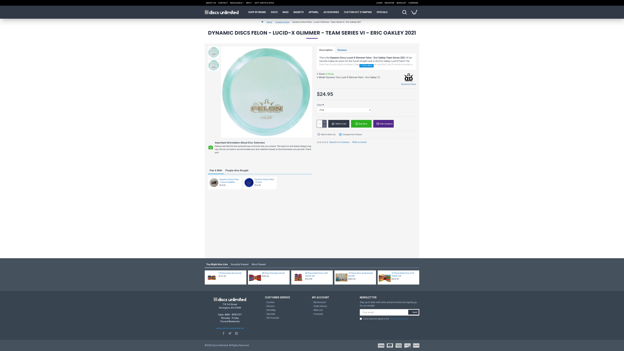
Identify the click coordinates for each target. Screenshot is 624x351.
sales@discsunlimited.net (230, 328)
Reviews (342, 50)
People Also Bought (236, 170)
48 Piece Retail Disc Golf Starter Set (316, 274)
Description (326, 50)
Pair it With (216, 170)
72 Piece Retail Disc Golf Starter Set (402, 274)
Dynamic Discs (282, 22)
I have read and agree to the (385, 319)
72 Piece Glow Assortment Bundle (360, 274)
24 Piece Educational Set (230, 273)
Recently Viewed (239, 264)
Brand (269, 22)
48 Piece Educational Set (273, 273)
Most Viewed (259, 264)
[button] (213, 47)
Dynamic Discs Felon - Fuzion (264, 180)
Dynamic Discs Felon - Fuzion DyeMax (229, 180)
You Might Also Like (217, 264)
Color (319, 105)
